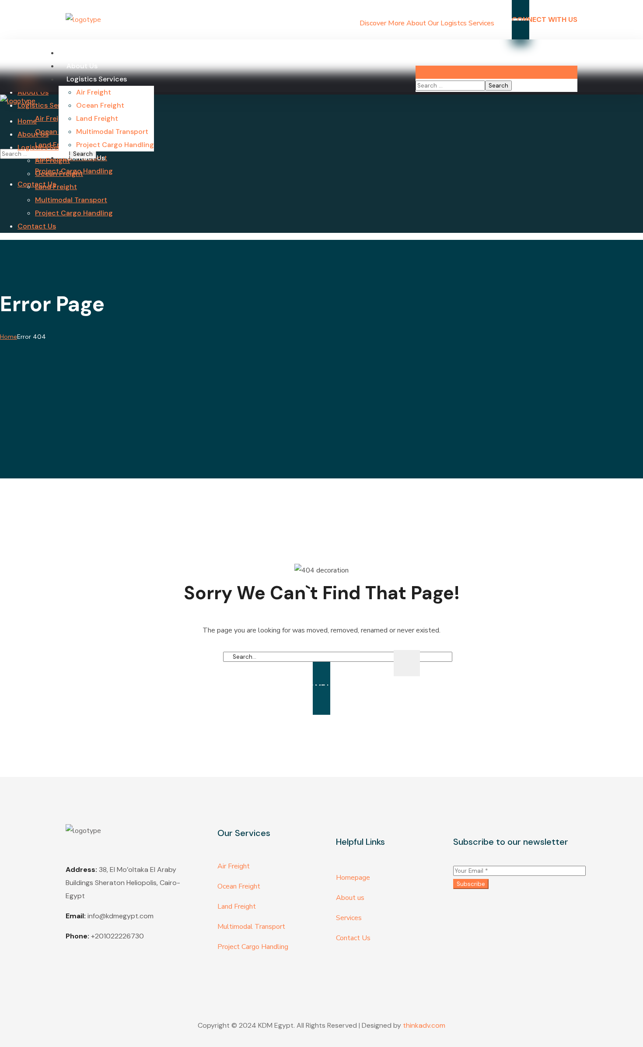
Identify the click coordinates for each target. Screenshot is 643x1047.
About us (350, 898)
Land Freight (236, 906)
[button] (496, 52)
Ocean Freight (238, 886)
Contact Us (353, 938)
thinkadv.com (424, 1025)
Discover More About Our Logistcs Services (427, 23)
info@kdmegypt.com (120, 916)
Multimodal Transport (251, 926)
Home (8, 337)
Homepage (353, 877)
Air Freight (233, 866)
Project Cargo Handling (252, 947)
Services (349, 918)
